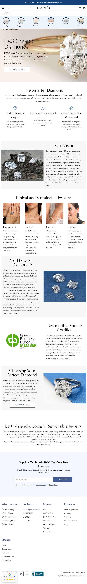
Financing (67, 517)
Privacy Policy (53, 485)
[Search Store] (8, 8)
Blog (65, 524)
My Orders (5, 553)
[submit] (3, 12)
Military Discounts (70, 521)
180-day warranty (42, 439)
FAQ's (45, 510)
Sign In (4, 545)
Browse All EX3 (17, 70)
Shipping (46, 521)
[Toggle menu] (3, 8)
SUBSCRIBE (62, 479)
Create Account (7, 549)
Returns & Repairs (49, 524)
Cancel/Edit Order (8, 557)
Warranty (46, 528)
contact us (26, 521)
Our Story (67, 513)
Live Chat (26, 517)
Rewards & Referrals (50, 532)
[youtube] (27, 574)
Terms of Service (41, 485)
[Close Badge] (16, 573)
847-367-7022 (27, 513)
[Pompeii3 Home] (43, 7)
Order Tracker (6, 560)
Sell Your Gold (48, 513)
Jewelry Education (49, 517)
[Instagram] (21, 574)
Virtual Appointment (71, 510)
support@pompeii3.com (30, 510)
